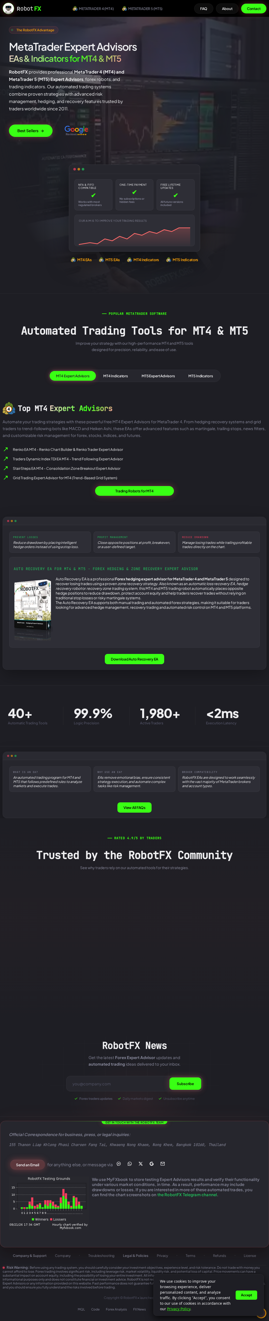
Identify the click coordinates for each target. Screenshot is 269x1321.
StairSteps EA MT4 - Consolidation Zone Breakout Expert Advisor (67, 468)
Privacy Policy (178, 1308)
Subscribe (185, 1083)
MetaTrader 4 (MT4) (96, 8)
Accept (246, 1295)
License (250, 1255)
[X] (141, 1164)
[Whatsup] (130, 1164)
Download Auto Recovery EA (134, 659)
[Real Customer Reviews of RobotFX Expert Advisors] (76, 130)
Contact (254, 8)
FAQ (204, 8)
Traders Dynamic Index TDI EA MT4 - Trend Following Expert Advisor (68, 459)
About (227, 8)
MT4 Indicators (146, 259)
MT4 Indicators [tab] (115, 376)
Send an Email (27, 1164)
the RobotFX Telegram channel (187, 1194)
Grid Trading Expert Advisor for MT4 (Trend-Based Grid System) (65, 478)
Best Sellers (30, 130)
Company (63, 1255)
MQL (81, 1309)
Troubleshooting (101, 1255)
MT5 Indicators (185, 259)
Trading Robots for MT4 (134, 491)
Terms (190, 1255)
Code (95, 1309)
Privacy (162, 1255)
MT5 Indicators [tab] (200, 376)
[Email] (163, 1164)
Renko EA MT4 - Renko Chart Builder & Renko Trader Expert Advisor (68, 449)
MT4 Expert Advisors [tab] (72, 376)
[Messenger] (119, 1164)
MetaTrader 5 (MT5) (145, 8)
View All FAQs (134, 807)
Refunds (219, 1255)
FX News (139, 1309)
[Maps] (152, 1164)
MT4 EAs (84, 259)
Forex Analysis (116, 1309)
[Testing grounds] (49, 1203)
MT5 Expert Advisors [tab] (158, 376)
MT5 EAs (112, 259)
